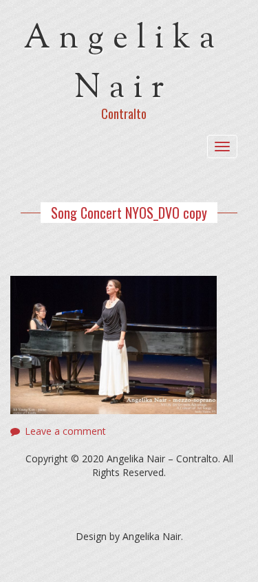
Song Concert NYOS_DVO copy (129, 212)
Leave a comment (65, 431)
